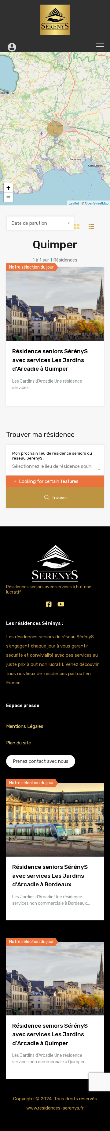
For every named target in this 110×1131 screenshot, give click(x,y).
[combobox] (40, 223)
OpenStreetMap (96, 203)
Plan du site (18, 743)
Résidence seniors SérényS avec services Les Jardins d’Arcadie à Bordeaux (50, 875)
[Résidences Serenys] (55, 32)
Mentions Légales (24, 726)
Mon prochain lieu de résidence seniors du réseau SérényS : (52, 455)
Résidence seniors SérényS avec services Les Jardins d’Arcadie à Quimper (50, 360)
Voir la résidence (55, 326)
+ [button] (8, 188)
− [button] (8, 197)
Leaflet (74, 203)
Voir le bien (55, 842)
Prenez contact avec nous (40, 761)
